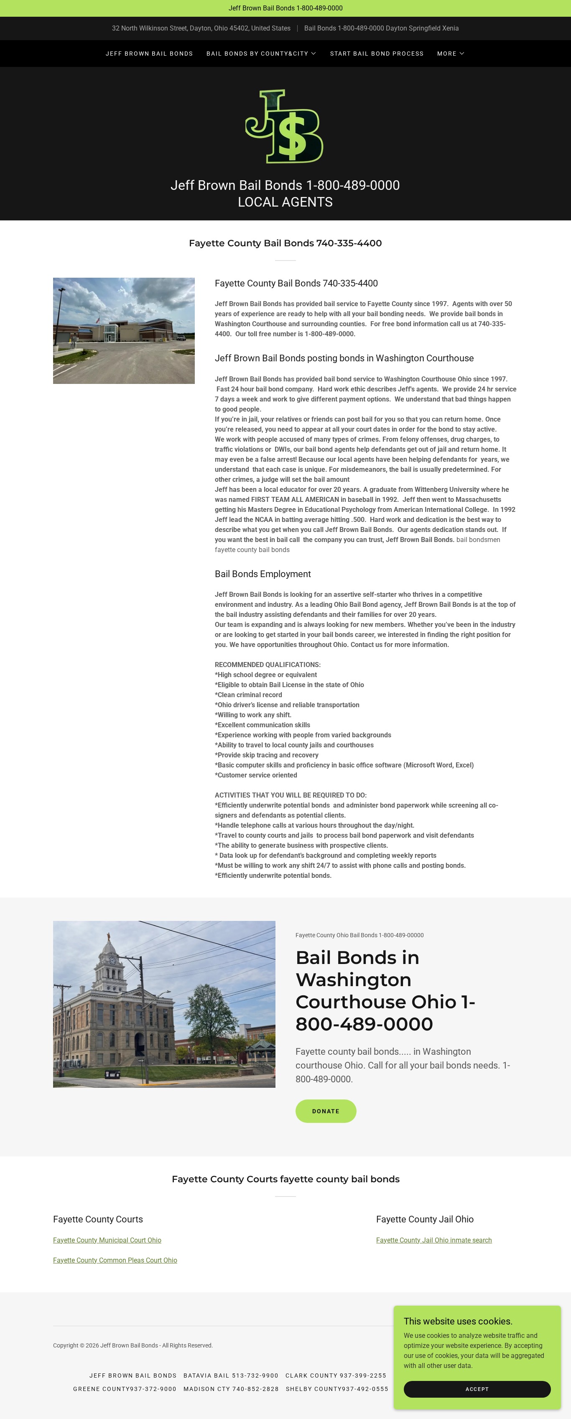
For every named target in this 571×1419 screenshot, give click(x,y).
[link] (285, 125)
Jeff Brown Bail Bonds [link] (149, 53)
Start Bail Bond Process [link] (377, 53)
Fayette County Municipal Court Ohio (107, 1240)
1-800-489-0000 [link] (361, 28)
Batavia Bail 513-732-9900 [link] (231, 1375)
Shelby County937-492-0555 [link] (337, 1389)
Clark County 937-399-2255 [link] (336, 1375)
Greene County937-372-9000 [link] (125, 1389)
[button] (261, 54)
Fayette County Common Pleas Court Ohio (115, 1260)
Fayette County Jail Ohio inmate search (434, 1240)
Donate (326, 1111)
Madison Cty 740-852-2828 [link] (231, 1389)
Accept (477, 1389)
